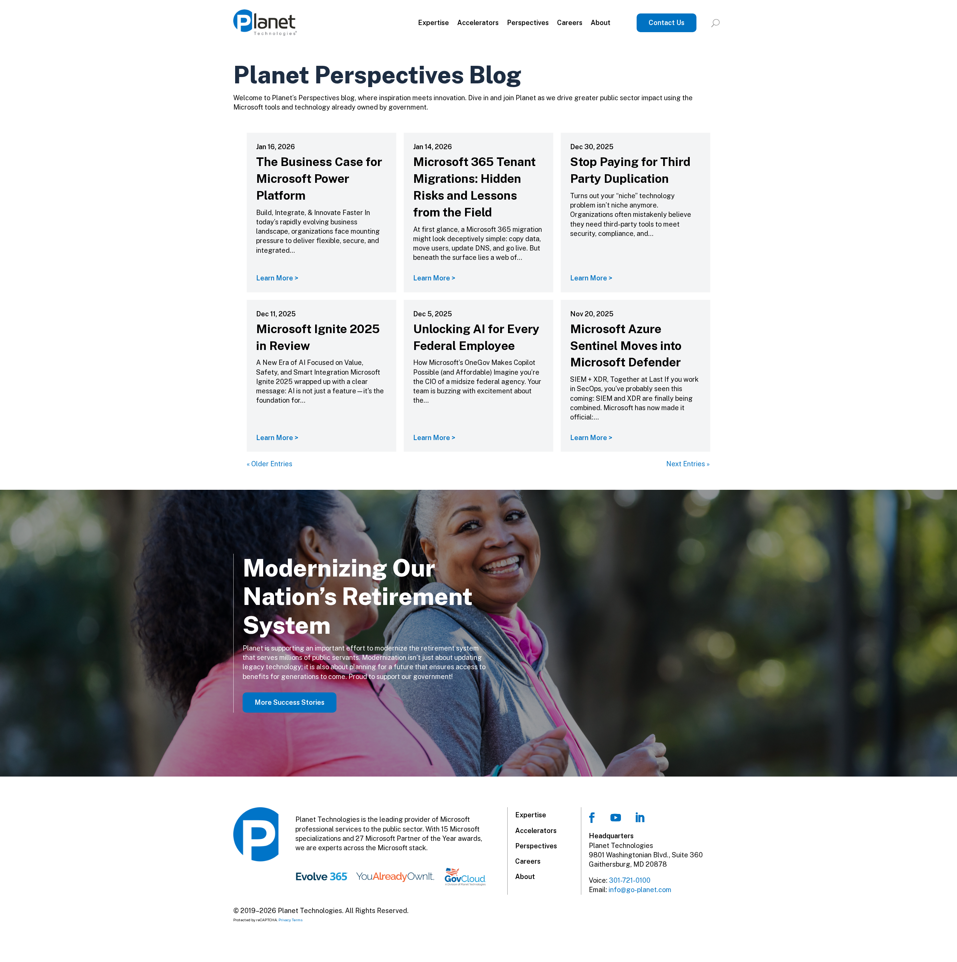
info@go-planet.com (640, 890)
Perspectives (528, 23)
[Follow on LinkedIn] (639, 817)
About (600, 23)
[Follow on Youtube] (615, 817)
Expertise (433, 23)
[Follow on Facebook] (591, 817)
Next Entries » (688, 464)
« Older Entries (269, 464)
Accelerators (478, 23)
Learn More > (277, 278)
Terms (297, 920)
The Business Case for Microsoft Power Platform (319, 178)
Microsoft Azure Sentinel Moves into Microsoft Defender (625, 345)
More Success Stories (289, 702)
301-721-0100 (629, 880)
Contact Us (666, 23)
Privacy (285, 920)
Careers (569, 23)
